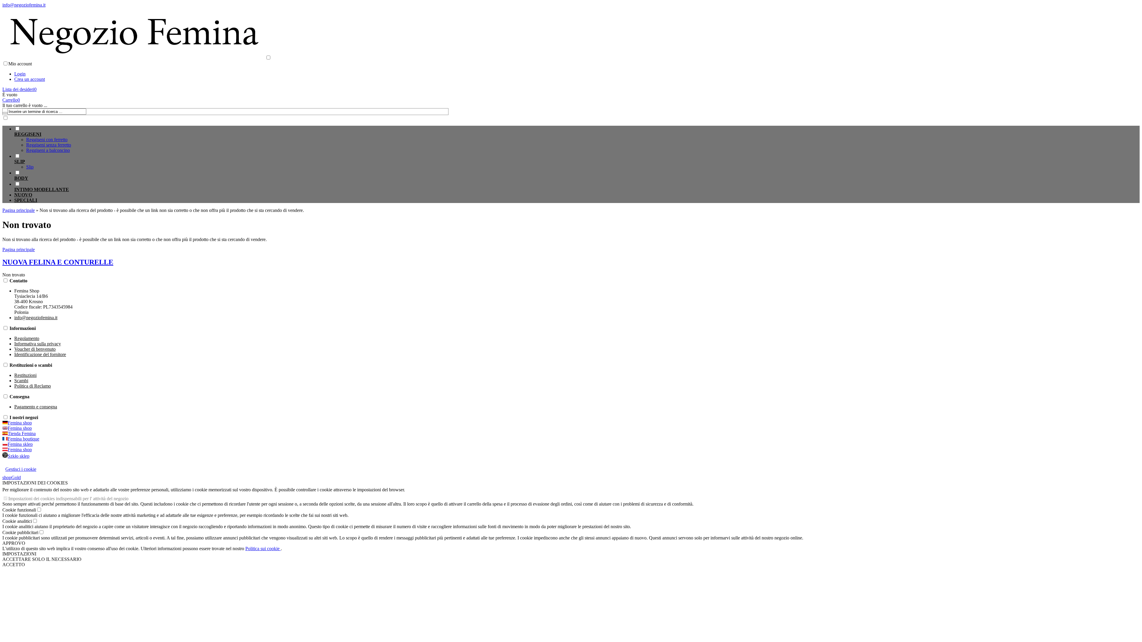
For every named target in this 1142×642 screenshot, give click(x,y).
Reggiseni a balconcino (48, 150)
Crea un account (29, 79)
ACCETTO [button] (13, 564)
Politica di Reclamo (32, 385)
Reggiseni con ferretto (47, 139)
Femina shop (20, 422)
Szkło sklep (18, 456)
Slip (30, 166)
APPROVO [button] (13, 543)
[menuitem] (231, 139)
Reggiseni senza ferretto (48, 144)
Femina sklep (20, 444)
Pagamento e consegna (35, 406)
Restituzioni (25, 375)
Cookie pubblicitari (20, 532)
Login (20, 73)
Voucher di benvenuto (35, 349)
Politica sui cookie (263, 548)
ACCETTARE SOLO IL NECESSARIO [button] (41, 559)
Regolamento (26, 338)
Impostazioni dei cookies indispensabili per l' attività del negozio (68, 498)
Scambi (21, 380)
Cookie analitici (17, 521)
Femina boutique (23, 438)
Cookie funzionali (19, 509)
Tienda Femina (22, 433)
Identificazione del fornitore (40, 354)
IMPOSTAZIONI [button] (19, 553)
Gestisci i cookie (20, 469)
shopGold (11, 477)
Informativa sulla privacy (37, 343)
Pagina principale (18, 249)
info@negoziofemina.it (24, 4)
